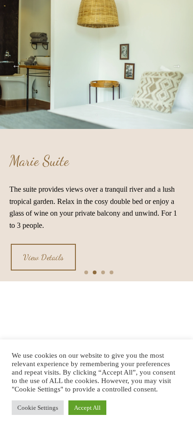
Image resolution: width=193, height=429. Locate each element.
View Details (43, 257)
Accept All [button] (87, 407)
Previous (16, 64)
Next (176, 64)
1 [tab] (82, 115)
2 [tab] (96, 115)
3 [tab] (110, 115)
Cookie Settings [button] (37, 407)
